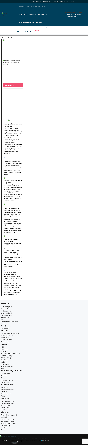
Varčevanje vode (42, 14)
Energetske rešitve (7, 335)
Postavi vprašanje (64, 1)
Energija (4, 330)
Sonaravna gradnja (7, 366)
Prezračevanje (5, 382)
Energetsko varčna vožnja (26, 22)
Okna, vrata (4, 349)
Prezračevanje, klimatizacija (12, 371)
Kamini (3, 319)
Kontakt (72, 1)
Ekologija (39, 22)
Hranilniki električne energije (10, 333)
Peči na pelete (5, 309)
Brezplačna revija (47, 1)
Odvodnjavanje (5, 425)
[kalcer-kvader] (13, 47)
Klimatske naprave (7, 380)
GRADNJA (44, 6)
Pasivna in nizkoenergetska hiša (11, 353)
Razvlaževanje (5, 373)
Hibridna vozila (5, 407)
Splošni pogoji (9, 438)
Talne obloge (5, 364)
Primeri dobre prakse (7, 389)
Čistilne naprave (6, 394)
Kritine (3, 347)
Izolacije (3, 351)
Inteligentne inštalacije (8, 423)
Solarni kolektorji (6, 313)
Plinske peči (4, 324)
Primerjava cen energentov (9, 321)
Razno (3, 368)
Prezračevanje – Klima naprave (27, 14)
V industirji (4, 376)
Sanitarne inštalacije (7, 421)
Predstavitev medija (36, 1)
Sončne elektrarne (31, 28)
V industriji (4, 387)
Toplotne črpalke (19, 28)
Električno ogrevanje (7, 326)
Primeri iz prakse (6, 315)
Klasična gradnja (6, 358)
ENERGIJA (29, 6)
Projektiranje (5, 428)
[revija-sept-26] (13, 101)
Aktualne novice (66, 28)
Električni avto (5, 405)
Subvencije (56, 28)
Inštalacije (36, 6)
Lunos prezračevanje (44, 28)
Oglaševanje (55, 1)
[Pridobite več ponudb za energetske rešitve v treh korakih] (13, 70)
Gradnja (4, 344)
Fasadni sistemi (6, 360)
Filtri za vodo (5, 391)
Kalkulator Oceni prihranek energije (27, 31)
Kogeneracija (5, 328)
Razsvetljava (5, 337)
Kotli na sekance (6, 311)
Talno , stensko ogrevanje (9, 415)
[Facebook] (79, 1)
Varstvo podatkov (23, 438)
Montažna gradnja (7, 355)
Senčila (3, 362)
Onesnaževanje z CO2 (7, 401)
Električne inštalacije (7, 419)
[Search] (85, 2)
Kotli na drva (5, 317)
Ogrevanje (22, 6)
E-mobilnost (5, 398)
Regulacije (4, 417)
